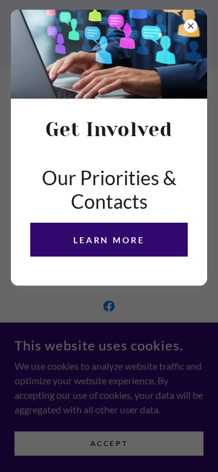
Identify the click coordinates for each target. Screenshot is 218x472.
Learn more (109, 240)
